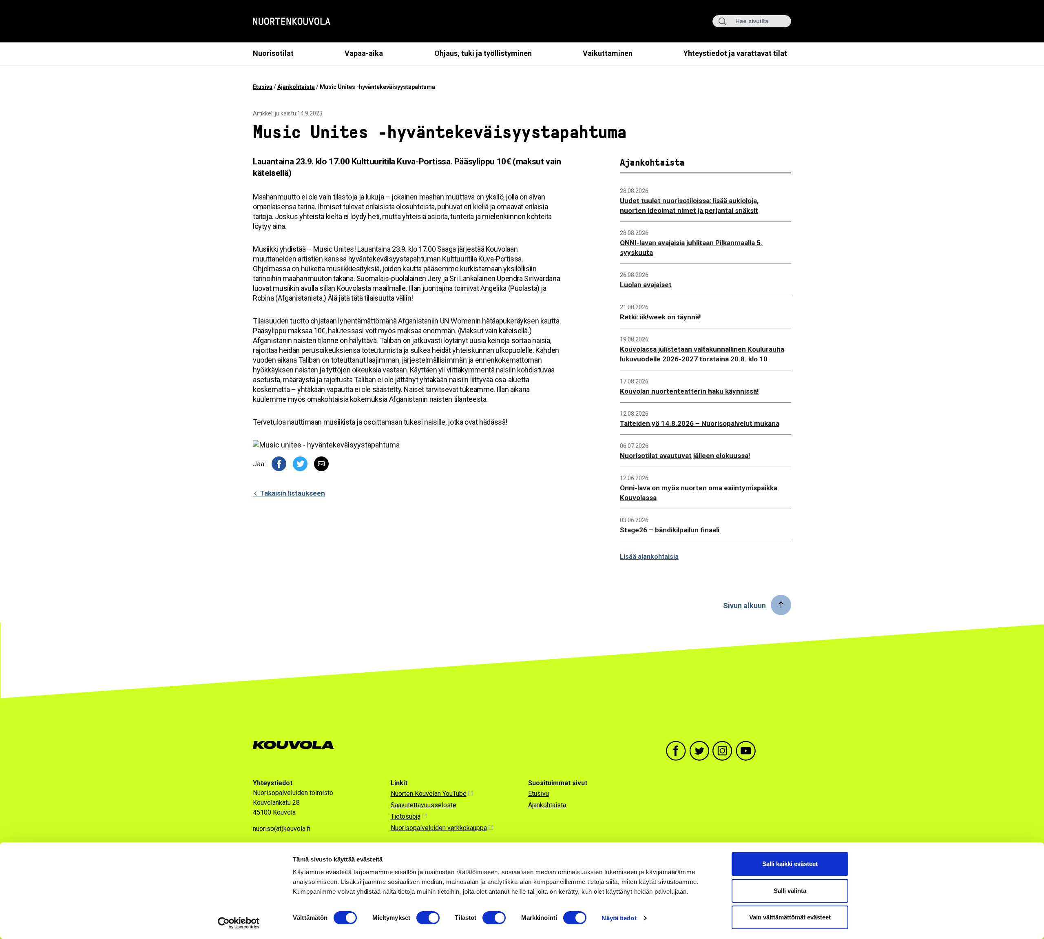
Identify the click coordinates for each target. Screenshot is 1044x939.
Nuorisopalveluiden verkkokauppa (439, 828)
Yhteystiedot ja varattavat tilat (735, 53)
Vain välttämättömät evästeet (790, 917)
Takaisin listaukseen (292, 493)
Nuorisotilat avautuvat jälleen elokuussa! (685, 456)
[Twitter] (300, 463)
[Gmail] (321, 463)
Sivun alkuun (744, 605)
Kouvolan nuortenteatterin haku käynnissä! (689, 391)
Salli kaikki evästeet (790, 863)
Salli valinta (790, 890)
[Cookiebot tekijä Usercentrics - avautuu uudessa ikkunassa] (238, 923)
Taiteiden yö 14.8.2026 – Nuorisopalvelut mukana (699, 423)
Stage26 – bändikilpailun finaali (669, 530)
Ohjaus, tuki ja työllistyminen (483, 53)
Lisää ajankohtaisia (649, 556)
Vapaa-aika (364, 53)
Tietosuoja (405, 816)
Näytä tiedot (619, 918)
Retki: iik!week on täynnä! (660, 317)
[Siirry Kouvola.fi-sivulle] (297, 745)
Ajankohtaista (296, 87)
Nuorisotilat (273, 53)
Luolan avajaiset (646, 285)
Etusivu (262, 87)
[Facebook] (279, 463)
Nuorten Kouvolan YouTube (429, 793)
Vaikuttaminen (608, 53)
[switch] (428, 917)
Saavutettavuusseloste (423, 805)
